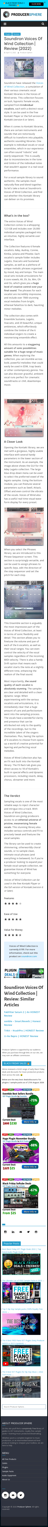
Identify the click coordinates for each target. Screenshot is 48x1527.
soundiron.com (29, 956)
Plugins (7, 34)
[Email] (21, 1232)
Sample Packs (8, 1471)
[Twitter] (29, 1232)
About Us (6, 1479)
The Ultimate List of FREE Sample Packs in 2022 (23, 1280)
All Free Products (9, 1459)
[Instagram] (6, 1232)
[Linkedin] (14, 1232)
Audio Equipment (9, 1475)
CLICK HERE (36, 4)
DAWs (4, 1463)
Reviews (16, 34)
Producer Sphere (26, 53)
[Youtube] (37, 1232)
